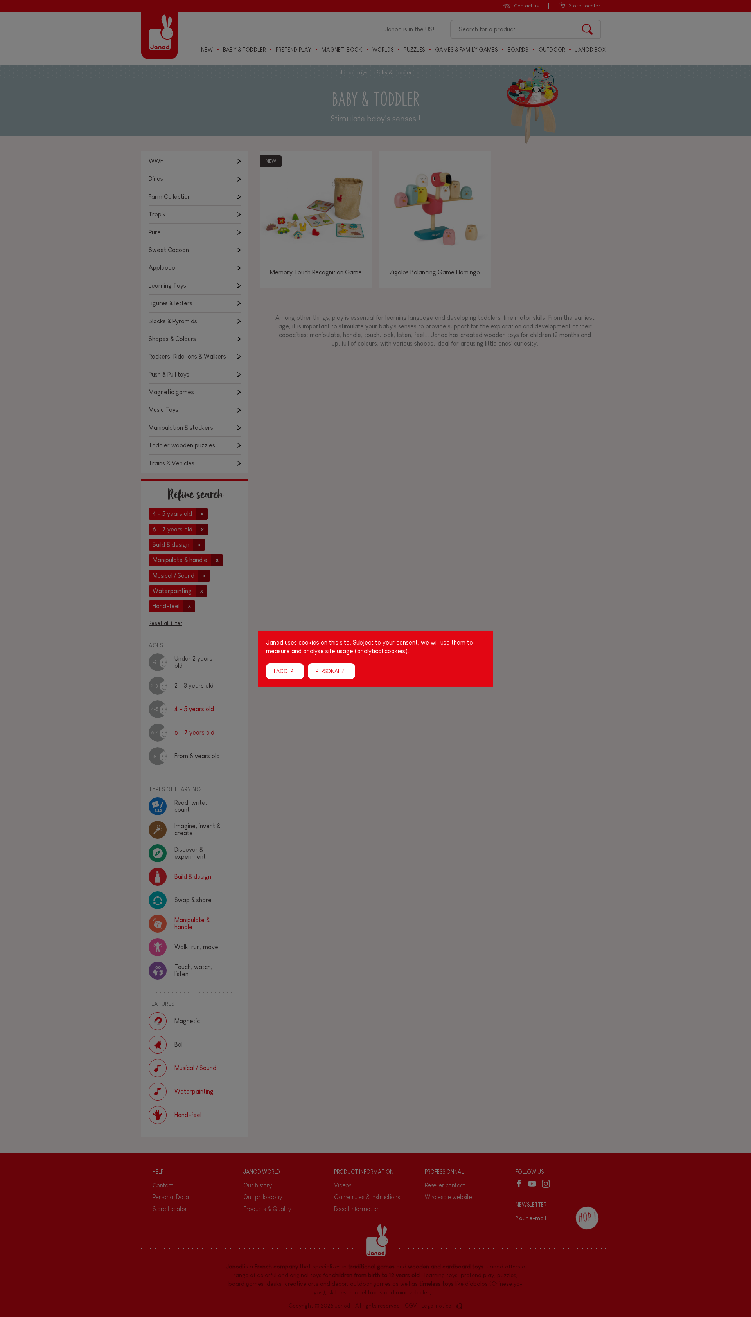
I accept (285, 671)
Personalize (331, 671)
